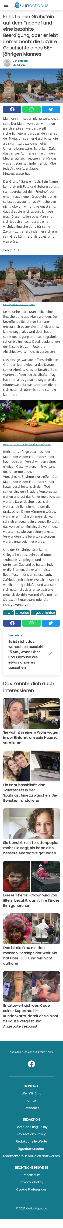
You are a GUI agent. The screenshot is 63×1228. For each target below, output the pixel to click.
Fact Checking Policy (32, 1127)
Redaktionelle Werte (31, 1141)
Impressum (31, 1175)
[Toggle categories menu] (6, 5)
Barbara (23, 61)
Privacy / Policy (31, 1182)
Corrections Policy (31, 1134)
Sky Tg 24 (13, 249)
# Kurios (22, 612)
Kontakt (31, 1100)
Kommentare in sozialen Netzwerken (31, 1156)
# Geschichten (43, 612)
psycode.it (31, 1108)
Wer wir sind (31, 1093)
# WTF (8, 612)
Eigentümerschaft (32, 1148)
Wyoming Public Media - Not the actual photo (27, 444)
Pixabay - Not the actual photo (19, 304)
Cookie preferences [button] (31, 1189)
